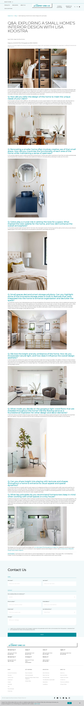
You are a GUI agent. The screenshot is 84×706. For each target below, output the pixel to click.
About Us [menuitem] (62, 672)
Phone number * (11, 601)
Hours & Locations (59, 7)
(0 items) (79, 6)
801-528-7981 (63, 654)
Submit (42, 634)
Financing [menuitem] (10, 691)
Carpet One (10, 15)
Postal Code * (10, 609)
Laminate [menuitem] (10, 684)
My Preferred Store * (47, 609)
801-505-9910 (46, 661)
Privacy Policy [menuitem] (63, 684)
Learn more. (37, 703)
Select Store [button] (7, 1)
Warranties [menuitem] (45, 682)
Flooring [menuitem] (9, 675)
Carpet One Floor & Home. (11, 697)
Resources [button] (15, 5)
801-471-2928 (45, 654)
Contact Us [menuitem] (62, 679)
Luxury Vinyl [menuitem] (10, 677)
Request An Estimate (69, 7)
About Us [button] (23, 5)
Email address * (46, 601)
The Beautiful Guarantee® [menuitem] (48, 679)
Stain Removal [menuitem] (46, 672)
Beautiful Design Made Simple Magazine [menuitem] (32, 678)
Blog (16, 15)
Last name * (45, 580)
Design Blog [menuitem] (28, 681)
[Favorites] (77, 7)
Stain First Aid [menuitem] (46, 675)
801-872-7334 (28, 654)
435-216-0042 (28, 662)
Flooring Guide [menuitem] (46, 677)
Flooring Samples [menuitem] (29, 675)
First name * (10, 580)
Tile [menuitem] (8, 686)
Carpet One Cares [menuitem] (64, 677)
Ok (69, 703)
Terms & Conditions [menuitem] (64, 682)
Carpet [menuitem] (9, 682)
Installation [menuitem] (45, 684)
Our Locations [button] (8, 8)
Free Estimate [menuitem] (11, 688)
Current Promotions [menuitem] (12, 672)
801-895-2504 (11, 654)
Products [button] (7, 5)
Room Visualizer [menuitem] (28, 672)
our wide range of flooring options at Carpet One (46, 547)
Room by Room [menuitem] (63, 675)
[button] (75, 7)
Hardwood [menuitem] (10, 679)
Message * (10, 616)
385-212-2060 (11, 661)
